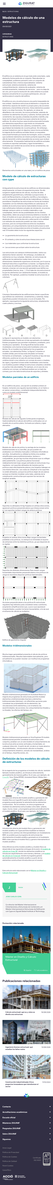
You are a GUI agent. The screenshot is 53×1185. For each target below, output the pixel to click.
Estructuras (13, 11)
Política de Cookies (9, 1157)
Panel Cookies (7, 1166)
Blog (4, 11)
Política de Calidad (9, 1161)
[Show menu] (4, 3)
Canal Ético (6, 1170)
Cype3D (5, 777)
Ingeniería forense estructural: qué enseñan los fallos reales (19, 1048)
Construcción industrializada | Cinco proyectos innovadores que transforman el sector (21, 1084)
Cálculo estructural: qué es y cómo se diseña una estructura (20, 1013)
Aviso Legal (6, 1148)
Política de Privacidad (10, 1152)
